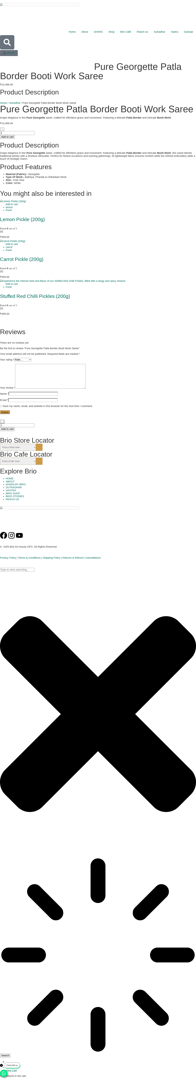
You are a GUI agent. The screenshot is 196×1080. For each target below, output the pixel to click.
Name (4, 393)
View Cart (11, 1070)
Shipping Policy (51, 557)
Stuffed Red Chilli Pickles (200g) (35, 296)
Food (9, 210)
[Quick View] (3, 204)
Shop (111, 31)
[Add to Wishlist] (2, 129)
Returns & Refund (73, 557)
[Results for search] (98, 955)
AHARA (98, 31)
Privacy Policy (8, 557)
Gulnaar (188, 31)
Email (4, 400)
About (84, 31)
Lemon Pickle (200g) (22, 219)
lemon (9, 207)
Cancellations (93, 557)
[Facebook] (3, 535)
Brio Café (125, 31)
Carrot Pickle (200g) (21, 259)
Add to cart (7, 136)
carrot (9, 247)
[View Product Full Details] (13, 201)
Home (72, 31)
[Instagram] (11, 535)
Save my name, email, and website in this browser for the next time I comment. (48, 406)
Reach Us (142, 31)
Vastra (174, 31)
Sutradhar (159, 31)
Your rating (7, 359)
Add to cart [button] (11, 204)
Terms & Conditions (29, 557)
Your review (7, 387)
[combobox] (17, 570)
